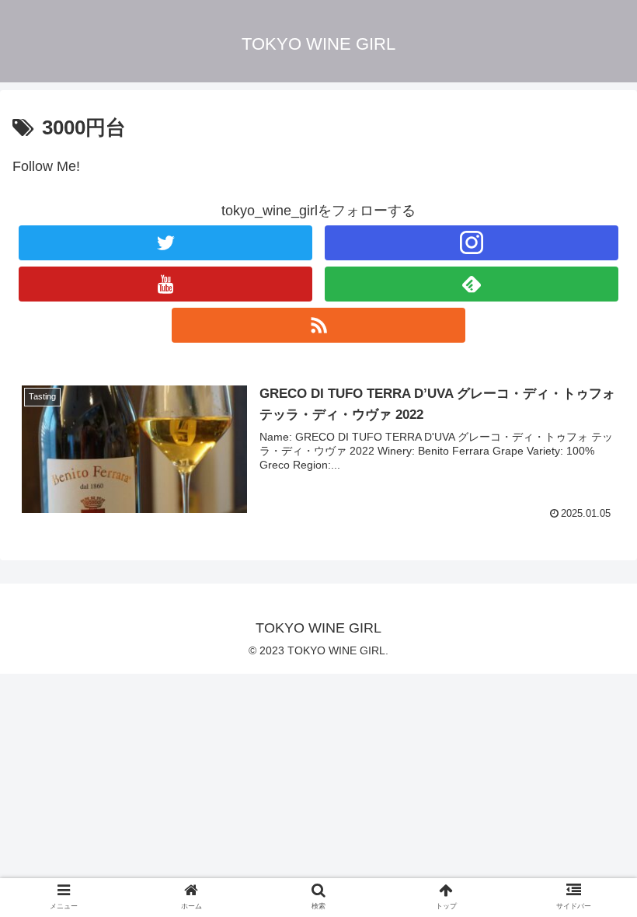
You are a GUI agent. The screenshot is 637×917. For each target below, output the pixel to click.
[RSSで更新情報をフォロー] (318, 325)
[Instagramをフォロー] (471, 242)
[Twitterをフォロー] (165, 242)
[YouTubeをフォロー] (165, 284)
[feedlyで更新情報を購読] (471, 284)
